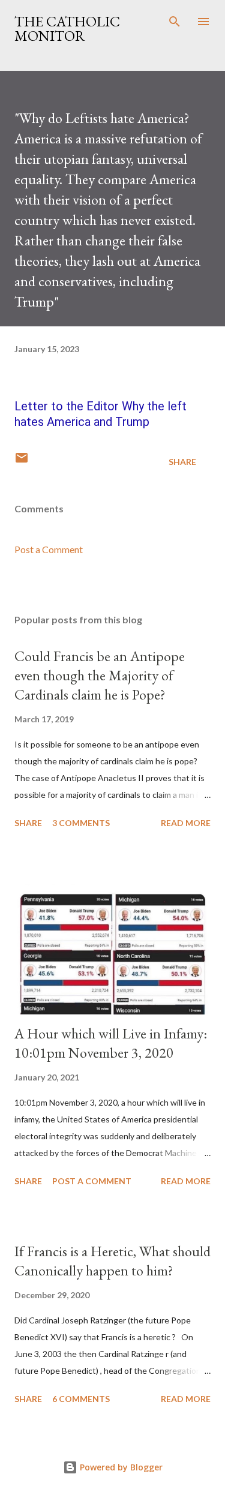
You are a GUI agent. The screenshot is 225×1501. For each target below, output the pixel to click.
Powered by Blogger (120, 1467)
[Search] (174, 21)
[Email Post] (21, 462)
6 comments (81, 1399)
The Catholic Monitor (67, 28)
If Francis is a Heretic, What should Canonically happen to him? (112, 1261)
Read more (186, 823)
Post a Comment (48, 549)
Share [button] (182, 462)
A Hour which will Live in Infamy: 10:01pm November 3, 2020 (110, 1043)
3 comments (81, 823)
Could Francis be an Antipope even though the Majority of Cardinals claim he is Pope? (99, 675)
